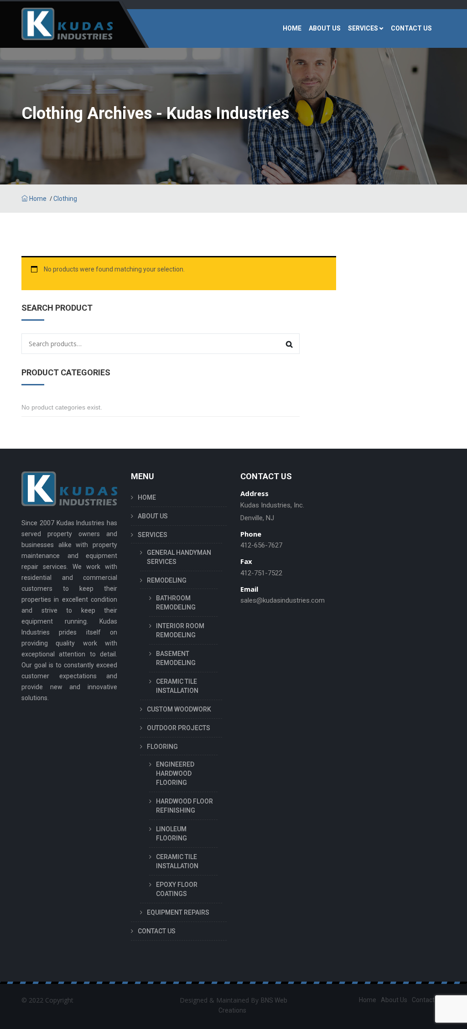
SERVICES (363, 28)
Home (37, 198)
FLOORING (162, 746)
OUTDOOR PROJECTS (178, 728)
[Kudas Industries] (67, 28)
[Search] (289, 343)
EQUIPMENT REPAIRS (178, 912)
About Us (394, 999)
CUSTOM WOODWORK (179, 709)
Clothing (65, 198)
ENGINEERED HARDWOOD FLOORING (175, 773)
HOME (292, 28)
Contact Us (427, 999)
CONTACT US (411, 28)
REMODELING (167, 580)
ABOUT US (325, 28)
